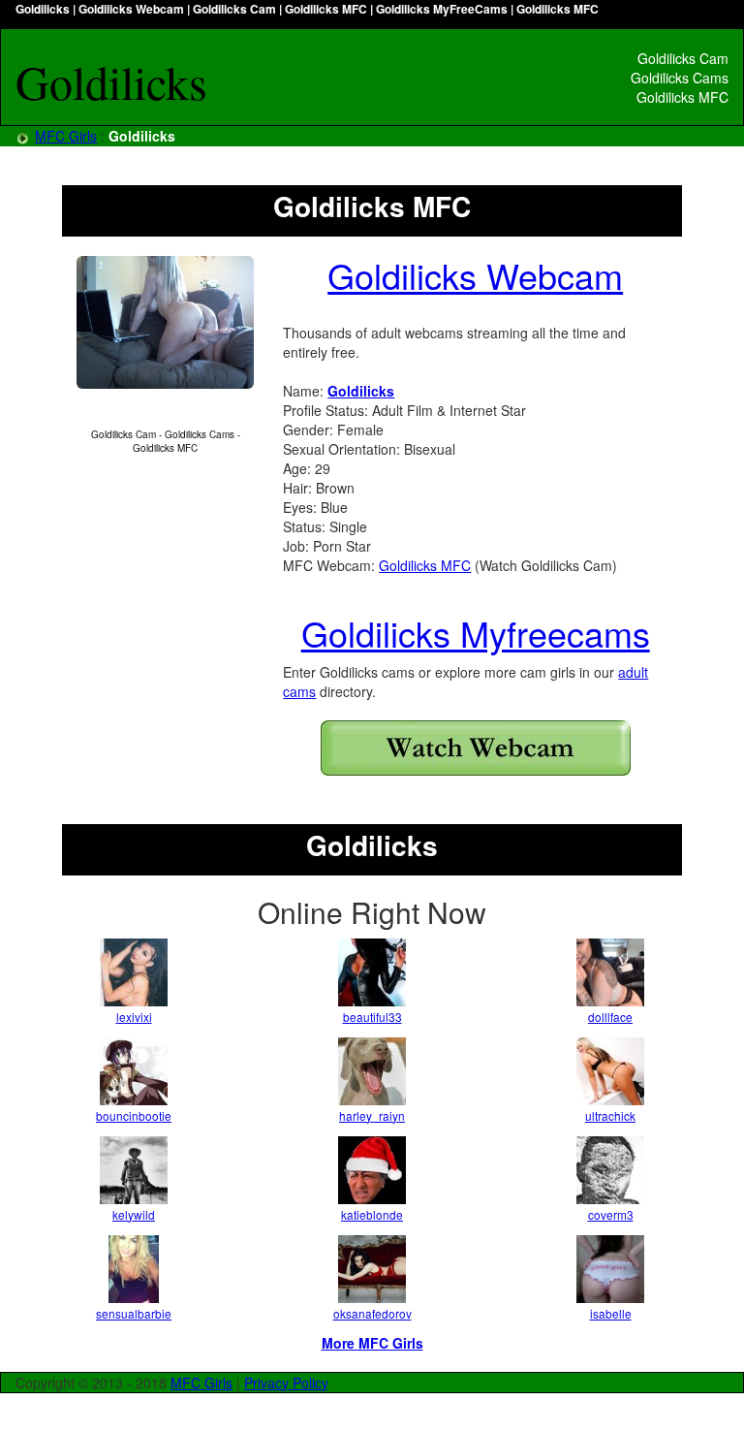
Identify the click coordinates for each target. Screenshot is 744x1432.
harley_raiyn (372, 1115)
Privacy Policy (286, 1382)
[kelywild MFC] (134, 1170)
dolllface (610, 1016)
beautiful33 (372, 1016)
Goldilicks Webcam (475, 275)
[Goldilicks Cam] (475, 748)
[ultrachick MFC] (610, 1071)
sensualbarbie (133, 1313)
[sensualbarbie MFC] (134, 1269)
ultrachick (610, 1115)
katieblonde (372, 1214)
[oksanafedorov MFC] (372, 1269)
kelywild (133, 1214)
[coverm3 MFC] (610, 1170)
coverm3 (611, 1214)
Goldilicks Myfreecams (475, 632)
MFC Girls (66, 135)
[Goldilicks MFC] (165, 322)
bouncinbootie (133, 1115)
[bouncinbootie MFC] (134, 1071)
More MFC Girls (372, 1342)
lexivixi (134, 1016)
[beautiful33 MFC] (372, 972)
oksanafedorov (372, 1313)
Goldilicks (360, 390)
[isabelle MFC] (610, 1269)
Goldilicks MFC (425, 565)
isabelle (611, 1313)
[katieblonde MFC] (372, 1170)
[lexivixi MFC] (134, 972)
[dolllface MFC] (610, 972)
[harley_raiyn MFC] (372, 1071)
